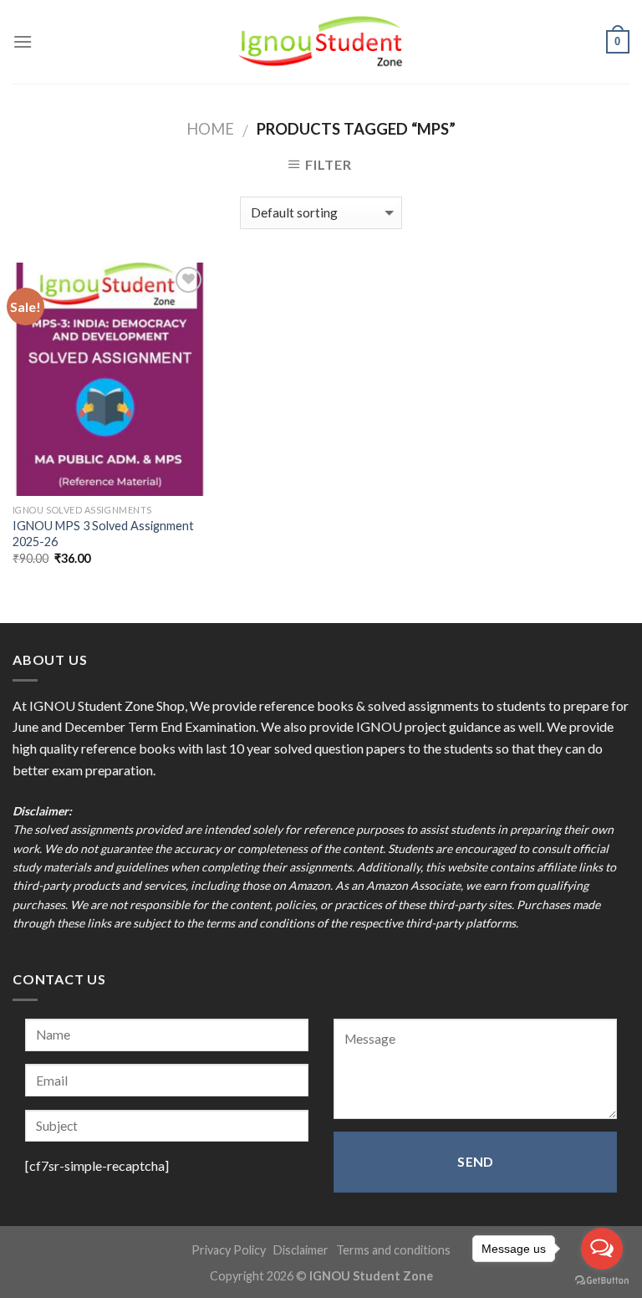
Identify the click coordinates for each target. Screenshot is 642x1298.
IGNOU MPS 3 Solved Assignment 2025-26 (103, 534)
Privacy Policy (228, 1250)
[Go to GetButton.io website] (602, 1280)
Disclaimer (301, 1250)
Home (210, 129)
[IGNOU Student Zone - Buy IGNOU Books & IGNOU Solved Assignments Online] (321, 42)
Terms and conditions (393, 1250)
